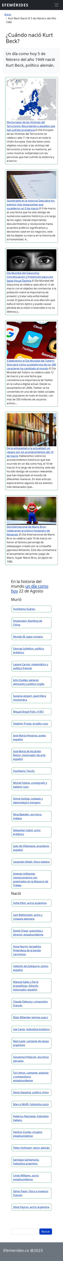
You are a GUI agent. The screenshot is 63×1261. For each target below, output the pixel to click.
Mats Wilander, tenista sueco (30, 1017)
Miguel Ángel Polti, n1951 (28, 711)
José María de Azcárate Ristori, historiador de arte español (29, 755)
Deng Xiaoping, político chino (31, 1092)
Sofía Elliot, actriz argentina (30, 903)
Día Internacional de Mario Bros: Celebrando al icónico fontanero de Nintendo (28, 530)
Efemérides (15, 5)
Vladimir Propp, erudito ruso (30, 723)
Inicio (8, 14)
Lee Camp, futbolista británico (31, 1029)
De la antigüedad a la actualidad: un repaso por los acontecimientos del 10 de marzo (30, 452)
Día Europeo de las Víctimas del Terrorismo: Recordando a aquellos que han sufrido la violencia (31, 126)
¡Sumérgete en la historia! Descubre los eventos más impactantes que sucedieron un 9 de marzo (31, 204)
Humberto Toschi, (24, 771)
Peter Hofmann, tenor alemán (31, 1148)
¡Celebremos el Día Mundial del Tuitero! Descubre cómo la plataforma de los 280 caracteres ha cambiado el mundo (31, 364)
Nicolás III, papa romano (28, 636)
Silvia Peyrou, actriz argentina (31, 1207)
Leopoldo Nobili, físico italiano (31, 862)
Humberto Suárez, (24, 609)
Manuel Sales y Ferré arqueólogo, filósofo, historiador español (26, 985)
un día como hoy (29, 588)
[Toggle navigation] (56, 5)
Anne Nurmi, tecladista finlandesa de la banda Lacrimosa (27, 950)
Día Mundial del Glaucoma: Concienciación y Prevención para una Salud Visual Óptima (30, 276)
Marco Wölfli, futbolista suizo (31, 1104)
